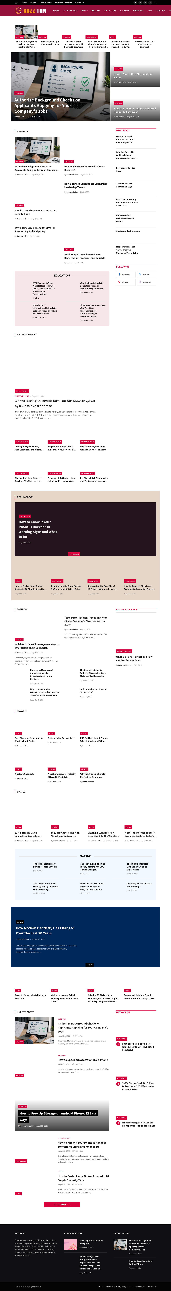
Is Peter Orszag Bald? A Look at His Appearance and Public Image (138, 1124)
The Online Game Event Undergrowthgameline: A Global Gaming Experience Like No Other (46, 886)
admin (69, 263)
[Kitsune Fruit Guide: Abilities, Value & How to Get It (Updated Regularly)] (136, 1029)
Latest (112, 37)
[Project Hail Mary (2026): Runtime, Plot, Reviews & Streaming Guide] (62, 434)
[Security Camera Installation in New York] (31, 981)
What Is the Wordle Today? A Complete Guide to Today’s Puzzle (140, 834)
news (56, 10)
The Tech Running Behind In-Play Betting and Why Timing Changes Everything (92, 866)
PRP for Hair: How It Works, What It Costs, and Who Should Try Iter (94, 740)
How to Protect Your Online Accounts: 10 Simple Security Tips (120, 44)
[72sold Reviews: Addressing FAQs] (147, 187)
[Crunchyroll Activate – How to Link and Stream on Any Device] (62, 465)
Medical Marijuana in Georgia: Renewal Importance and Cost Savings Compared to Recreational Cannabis (91, 1262)
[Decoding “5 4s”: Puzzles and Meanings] (118, 887)
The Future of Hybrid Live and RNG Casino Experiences (137, 866)
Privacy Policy (46, 2)
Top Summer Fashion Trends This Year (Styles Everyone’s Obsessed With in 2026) (85, 621)
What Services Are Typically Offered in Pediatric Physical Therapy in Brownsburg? (62, 775)
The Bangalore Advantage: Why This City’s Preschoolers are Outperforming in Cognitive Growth (93, 311)
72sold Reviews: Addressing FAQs (124, 185)
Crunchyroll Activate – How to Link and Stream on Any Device (61, 480)
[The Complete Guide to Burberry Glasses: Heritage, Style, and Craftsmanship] (70, 675)
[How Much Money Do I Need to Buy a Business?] (144, 32)
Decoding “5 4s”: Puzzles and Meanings (139, 885)
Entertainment (22, 391)
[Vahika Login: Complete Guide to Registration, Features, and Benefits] (86, 238)
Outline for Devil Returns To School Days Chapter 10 (125, 139)
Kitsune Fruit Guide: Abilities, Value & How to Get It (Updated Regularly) (138, 1046)
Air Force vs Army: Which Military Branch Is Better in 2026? (64, 998)
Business (124, 10)
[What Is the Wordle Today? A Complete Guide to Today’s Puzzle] (140, 813)
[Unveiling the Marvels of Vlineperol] (70, 1244)
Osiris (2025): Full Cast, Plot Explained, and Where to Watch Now (28, 448)
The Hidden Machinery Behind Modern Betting (45, 865)
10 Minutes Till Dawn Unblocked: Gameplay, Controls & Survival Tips (27, 834)
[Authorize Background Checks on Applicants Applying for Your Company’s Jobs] (26, 32)
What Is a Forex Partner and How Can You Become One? (134, 658)
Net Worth (121, 1039)
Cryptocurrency (124, 651)
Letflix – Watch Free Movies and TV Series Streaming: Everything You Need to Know (94, 480)
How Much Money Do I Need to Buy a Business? (144, 44)
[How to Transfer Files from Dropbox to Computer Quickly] (140, 572)
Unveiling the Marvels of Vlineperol (91, 1242)
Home (24, 2)
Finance (160, 10)
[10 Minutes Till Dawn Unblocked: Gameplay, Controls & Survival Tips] (30, 813)
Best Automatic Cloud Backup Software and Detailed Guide (66, 588)
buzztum (23, 1286)
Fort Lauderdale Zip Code (125, 169)
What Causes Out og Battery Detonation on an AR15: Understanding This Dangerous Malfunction (127, 202)
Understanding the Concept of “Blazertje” (93, 691)
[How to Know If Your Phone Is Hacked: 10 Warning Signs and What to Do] (97, 32)
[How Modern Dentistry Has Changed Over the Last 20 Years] (123, 937)
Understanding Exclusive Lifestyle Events (125, 218)
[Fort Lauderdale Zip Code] (147, 172)
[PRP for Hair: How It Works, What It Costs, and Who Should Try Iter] (94, 725)
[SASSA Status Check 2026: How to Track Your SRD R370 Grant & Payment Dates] (136, 1068)
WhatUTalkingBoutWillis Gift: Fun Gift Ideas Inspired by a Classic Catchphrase (55, 403)
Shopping (138, 10)
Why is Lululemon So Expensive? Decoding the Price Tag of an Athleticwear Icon (44, 692)
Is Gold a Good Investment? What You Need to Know (35, 212)
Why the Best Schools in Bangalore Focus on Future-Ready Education (91, 286)
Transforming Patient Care (61, 738)
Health (96, 10)
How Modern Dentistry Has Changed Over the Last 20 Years (45, 930)
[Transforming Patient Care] (62, 725)
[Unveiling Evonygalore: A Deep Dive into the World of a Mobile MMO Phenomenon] (104, 813)
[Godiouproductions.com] (149, 235)
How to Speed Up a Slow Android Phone (50, 42)
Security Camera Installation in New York (30, 997)
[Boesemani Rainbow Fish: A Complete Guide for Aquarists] (140, 981)
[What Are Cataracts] (29, 761)
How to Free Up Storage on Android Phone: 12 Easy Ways (73, 44)
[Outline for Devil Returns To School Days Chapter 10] (147, 140)
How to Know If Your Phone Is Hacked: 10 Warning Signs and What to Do (97, 44)
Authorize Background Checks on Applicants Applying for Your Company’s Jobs (26, 44)
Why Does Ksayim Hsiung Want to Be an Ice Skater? (93, 448)
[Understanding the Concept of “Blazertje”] (70, 694)
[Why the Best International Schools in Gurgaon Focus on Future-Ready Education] (24, 309)
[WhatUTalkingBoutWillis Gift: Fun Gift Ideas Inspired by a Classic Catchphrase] (62, 366)
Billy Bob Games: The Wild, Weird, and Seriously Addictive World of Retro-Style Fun (65, 834)
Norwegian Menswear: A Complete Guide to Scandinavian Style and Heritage (41, 675)
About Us (33, 2)
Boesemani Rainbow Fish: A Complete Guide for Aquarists (139, 997)
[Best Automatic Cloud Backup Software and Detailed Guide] (67, 572)
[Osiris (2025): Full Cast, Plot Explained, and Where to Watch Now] (29, 434)
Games (18, 827)
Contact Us (79, 2)
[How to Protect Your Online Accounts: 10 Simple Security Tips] (121, 32)
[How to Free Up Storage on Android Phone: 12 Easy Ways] (74, 32)
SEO (150, 10)
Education (110, 10)
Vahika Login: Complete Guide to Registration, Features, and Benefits (84, 256)
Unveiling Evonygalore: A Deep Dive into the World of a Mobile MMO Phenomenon (103, 834)
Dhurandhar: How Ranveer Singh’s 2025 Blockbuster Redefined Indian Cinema (28, 480)
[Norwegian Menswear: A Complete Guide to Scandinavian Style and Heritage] (21, 675)
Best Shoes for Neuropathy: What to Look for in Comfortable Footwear (29, 740)
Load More (61, 1204)
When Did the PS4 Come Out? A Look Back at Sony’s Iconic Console (92, 886)
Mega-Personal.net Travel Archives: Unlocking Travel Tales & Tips (127, 250)
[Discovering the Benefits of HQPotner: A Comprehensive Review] (104, 572)
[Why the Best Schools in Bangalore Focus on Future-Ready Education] (71, 287)
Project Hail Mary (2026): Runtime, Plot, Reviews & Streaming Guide (60, 448)
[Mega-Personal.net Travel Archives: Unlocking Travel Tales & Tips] (147, 251)
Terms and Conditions (63, 2)
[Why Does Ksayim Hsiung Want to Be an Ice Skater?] (94, 434)
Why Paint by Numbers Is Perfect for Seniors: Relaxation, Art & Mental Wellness (92, 775)
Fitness (52, 769)
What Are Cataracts (24, 773)
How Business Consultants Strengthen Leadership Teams (86, 185)
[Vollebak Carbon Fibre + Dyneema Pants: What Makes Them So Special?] (37, 628)
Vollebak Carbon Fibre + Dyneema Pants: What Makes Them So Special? (37, 646)
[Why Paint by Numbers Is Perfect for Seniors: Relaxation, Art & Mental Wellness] (94, 761)
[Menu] (16, 3)
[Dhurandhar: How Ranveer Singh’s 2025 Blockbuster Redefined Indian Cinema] (29, 465)
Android (42, 37)
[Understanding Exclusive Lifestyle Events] (147, 219)
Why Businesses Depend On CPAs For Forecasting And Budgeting (35, 229)
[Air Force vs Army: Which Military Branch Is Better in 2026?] (67, 981)
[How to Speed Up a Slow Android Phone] (50, 32)
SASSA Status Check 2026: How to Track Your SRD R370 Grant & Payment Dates (138, 1086)
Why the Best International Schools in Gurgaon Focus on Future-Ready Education (45, 309)
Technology (70, 10)
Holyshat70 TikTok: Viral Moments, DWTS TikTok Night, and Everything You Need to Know (103, 998)
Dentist (90, 965)
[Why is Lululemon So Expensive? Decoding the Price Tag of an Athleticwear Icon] (21, 694)
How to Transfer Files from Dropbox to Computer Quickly (139, 588)
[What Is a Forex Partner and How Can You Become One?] (136, 633)
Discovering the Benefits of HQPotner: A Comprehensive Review (102, 588)
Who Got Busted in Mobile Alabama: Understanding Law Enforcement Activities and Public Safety (127, 155)
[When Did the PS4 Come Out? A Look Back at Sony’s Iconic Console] (71, 887)
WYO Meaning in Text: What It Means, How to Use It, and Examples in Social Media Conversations (44, 289)
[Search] (155, 2)
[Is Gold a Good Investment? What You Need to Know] (37, 194)
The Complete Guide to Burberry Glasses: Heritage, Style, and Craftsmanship (93, 673)
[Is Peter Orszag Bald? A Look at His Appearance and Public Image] (136, 1108)
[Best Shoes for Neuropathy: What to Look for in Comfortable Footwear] (29, 725)
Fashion (19, 639)
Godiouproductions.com (128, 231)
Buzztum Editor (19, 117)
